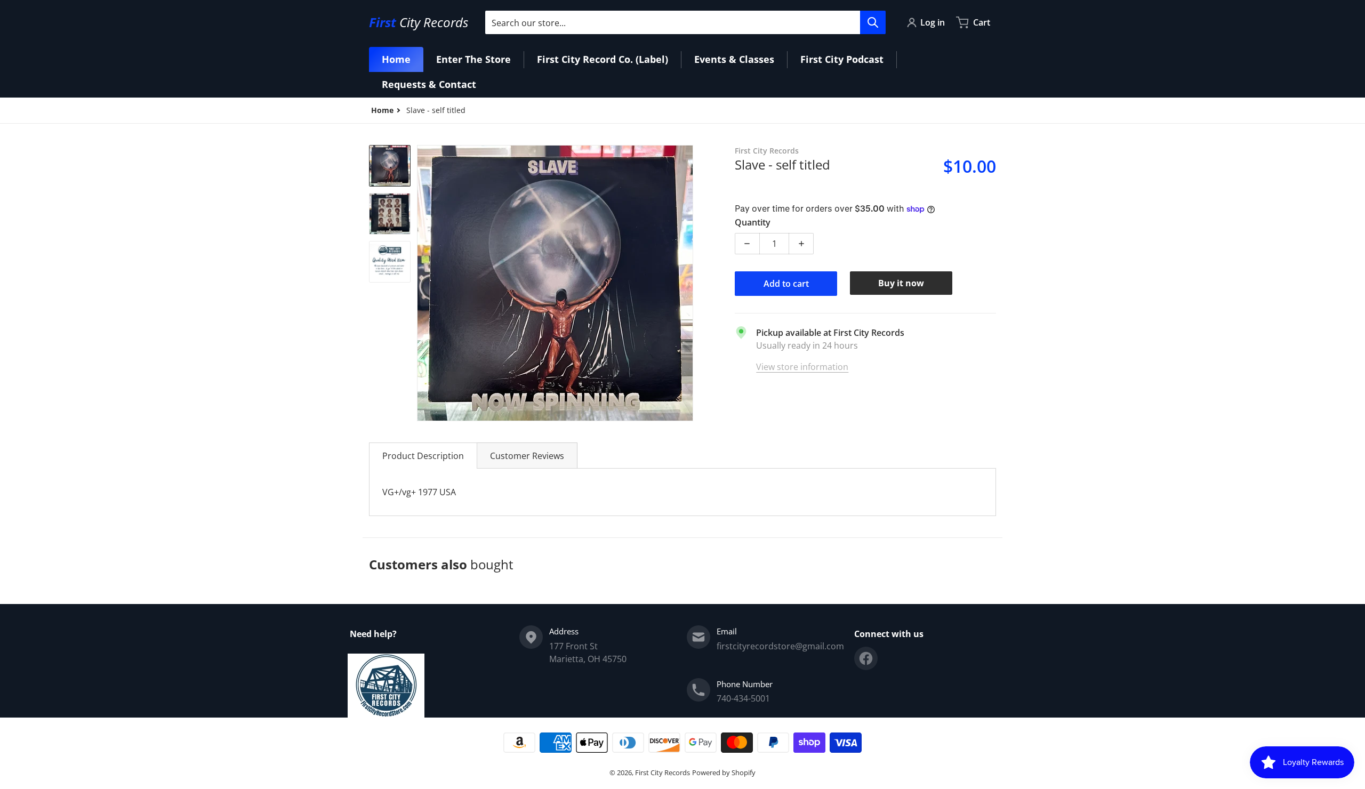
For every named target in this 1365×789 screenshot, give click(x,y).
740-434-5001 (743, 698)
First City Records (662, 772)
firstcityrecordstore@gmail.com (780, 646)
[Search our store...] (873, 22)
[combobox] (685, 22)
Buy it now (901, 283)
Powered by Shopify (724, 772)
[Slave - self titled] (390, 166)
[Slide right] (687, 283)
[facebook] (866, 658)
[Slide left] (423, 283)
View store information (802, 367)
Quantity (752, 222)
